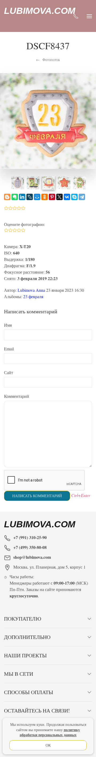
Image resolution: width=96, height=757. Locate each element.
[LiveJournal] (29, 197)
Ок (48, 745)
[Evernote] (14, 197)
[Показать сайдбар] (89, 16)
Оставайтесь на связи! (37, 710)
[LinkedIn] (22, 197)
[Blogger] (7, 197)
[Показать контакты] (76, 16)
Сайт (8, 372)
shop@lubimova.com (32, 557)
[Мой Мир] (37, 197)
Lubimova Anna (31, 290)
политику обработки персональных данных (50, 732)
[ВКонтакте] (67, 197)
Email (9, 348)
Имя (8, 325)
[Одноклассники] (44, 197)
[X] (59, 197)
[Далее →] (48, 120)
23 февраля (33, 296)
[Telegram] (82, 197)
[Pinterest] (52, 197)
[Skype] (74, 197)
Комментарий (16, 396)
